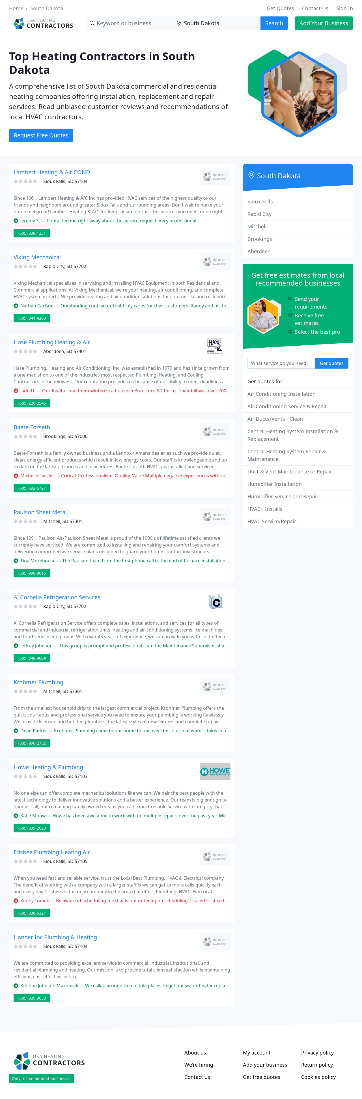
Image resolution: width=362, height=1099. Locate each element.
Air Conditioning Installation (281, 393)
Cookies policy (318, 1077)
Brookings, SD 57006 (65, 436)
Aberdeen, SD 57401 (64, 351)
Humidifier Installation (274, 484)
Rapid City (259, 214)
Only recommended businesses (42, 1078)
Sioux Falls (260, 201)
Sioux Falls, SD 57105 (65, 861)
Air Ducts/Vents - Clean (275, 418)
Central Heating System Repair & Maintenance (286, 455)
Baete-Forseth (32, 427)
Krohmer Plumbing (38, 682)
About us (195, 1052)
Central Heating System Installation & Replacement (292, 435)
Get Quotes (280, 8)
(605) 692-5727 (32, 488)
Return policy (317, 1064)
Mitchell (257, 226)
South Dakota (46, 8)
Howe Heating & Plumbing (48, 767)
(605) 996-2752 (32, 743)
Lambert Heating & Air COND (52, 172)
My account (257, 1052)
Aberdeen (259, 251)
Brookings (259, 238)
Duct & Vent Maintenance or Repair (289, 471)
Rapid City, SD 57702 (64, 266)
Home (16, 8)
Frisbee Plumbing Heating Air (52, 852)
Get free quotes (261, 1077)
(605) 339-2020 (32, 828)
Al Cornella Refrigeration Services (57, 597)
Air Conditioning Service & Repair (287, 406)
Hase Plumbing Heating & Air (52, 342)
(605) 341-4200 (32, 318)
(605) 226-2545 (32, 403)
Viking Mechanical (37, 257)
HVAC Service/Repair (271, 521)
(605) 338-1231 (32, 233)
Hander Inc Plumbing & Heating (55, 937)
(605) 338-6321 (32, 913)
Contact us (197, 1077)
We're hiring (198, 1064)
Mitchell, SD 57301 (62, 521)
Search (274, 23)
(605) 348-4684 (32, 658)
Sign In (344, 8)
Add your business (265, 1064)
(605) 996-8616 (32, 573)
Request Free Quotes (41, 135)
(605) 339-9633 (32, 998)
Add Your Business (323, 23)
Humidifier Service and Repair (282, 496)
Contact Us (315, 8)
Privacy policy (317, 1052)
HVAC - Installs (265, 508)
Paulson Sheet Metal (40, 512)
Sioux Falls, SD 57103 (65, 776)
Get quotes (332, 363)
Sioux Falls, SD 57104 (65, 181)
